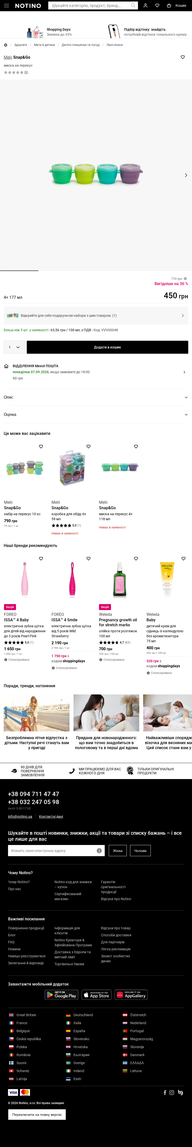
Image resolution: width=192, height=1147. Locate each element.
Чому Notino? (19, 882)
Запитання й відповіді (26, 963)
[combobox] (14, 347)
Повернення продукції (26, 928)
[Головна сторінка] (6, 45)
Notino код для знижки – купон (73, 884)
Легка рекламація (115, 949)
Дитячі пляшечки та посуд (81, 45)
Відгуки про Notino (116, 899)
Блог (12, 935)
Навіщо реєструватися (27, 956)
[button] (95, 372)
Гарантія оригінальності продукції (113, 887)
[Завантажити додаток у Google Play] (61, 995)
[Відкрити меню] (6, 6)
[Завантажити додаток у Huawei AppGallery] (131, 995)
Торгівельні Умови (69, 964)
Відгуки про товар (115, 928)
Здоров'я (20, 45)
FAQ (11, 942)
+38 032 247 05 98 (33, 802)
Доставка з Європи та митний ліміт (72, 954)
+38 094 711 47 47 (33, 794)
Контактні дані (51, 817)
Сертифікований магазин (67, 896)
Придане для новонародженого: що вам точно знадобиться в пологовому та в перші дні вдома (106, 742)
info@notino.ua (20, 817)
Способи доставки (116, 935)
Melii (8, 57)
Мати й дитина (44, 45)
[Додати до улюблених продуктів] (182, 57)
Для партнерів (112, 942)
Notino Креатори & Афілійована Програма (73, 942)
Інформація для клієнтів (67, 930)
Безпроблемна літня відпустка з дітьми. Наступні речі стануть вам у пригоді (36, 742)
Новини (14, 949)
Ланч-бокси (114, 45)
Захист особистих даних (115, 958)
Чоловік (140, 851)
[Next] (184, 471)
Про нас (14, 889)
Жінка (117, 851)
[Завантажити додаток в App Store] (97, 995)
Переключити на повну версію (37, 1115)
